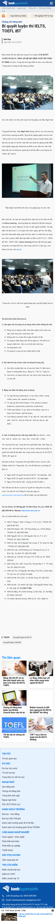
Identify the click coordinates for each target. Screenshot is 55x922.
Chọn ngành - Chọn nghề (13, 837)
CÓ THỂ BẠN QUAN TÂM (13, 910)
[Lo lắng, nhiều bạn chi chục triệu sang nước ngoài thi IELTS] (41, 674)
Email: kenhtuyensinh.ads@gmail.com (23, 900)
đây (20, 249)
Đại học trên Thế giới (11, 818)
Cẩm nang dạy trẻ (10, 860)
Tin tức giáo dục (9, 758)
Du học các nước (9, 768)
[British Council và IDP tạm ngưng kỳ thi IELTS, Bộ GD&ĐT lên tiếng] (41, 702)
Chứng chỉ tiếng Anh (11, 791)
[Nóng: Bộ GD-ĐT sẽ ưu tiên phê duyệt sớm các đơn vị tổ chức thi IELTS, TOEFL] (14, 674)
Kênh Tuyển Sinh (8, 8)
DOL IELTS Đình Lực (11, 804)
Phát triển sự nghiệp (11, 846)
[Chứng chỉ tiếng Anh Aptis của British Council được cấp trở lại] (14, 702)
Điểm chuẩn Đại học (11, 869)
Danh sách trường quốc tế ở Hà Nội (18, 823)
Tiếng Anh (32, 8)
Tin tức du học (8, 773)
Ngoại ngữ (22, 8)
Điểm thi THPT (8, 874)
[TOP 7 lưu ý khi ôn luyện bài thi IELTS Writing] (41, 730)
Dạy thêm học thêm (18, 16)
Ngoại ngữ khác (9, 800)
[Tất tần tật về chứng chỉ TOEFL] (14, 730)
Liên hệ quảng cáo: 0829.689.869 (21, 896)
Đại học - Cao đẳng (10, 814)
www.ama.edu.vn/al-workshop (13, 495)
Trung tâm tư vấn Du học (13, 777)
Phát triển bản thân (10, 841)
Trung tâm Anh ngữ (11, 795)
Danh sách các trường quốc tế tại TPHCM (21, 827)
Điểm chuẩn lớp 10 (10, 878)
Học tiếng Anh (8, 787)
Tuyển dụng (7, 850)
